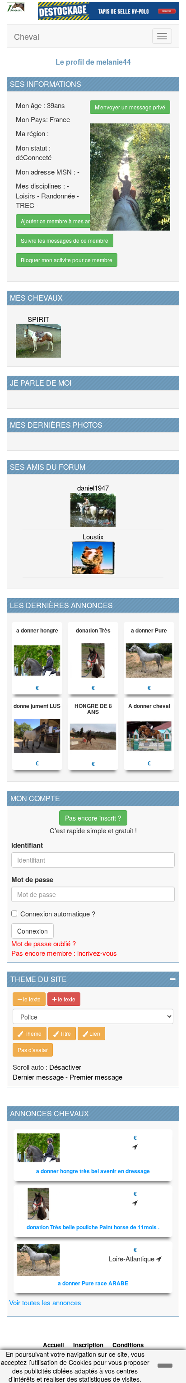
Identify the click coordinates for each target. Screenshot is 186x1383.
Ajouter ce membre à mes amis (59, 221)
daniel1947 (93, 487)
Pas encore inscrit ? (93, 817)
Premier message (96, 1076)
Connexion (32, 930)
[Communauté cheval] (15, 7)
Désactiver (65, 1066)
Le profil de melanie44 (93, 62)
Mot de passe (32, 879)
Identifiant (27, 845)
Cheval (26, 36)
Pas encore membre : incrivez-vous (64, 953)
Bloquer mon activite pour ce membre (66, 260)
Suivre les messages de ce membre (64, 240)
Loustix (93, 536)
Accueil (53, 1345)
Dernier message (38, 1076)
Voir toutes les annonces (45, 1302)
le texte (31, 999)
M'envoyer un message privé (130, 107)
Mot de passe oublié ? (43, 943)
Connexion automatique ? (57, 913)
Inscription (88, 1345)
